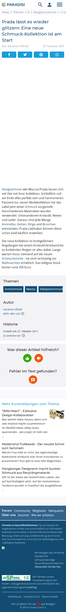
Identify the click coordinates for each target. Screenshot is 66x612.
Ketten (21, 224)
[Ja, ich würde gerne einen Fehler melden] (33, 379)
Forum (7, 510)
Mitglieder (39, 511)
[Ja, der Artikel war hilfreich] (27, 358)
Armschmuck (13, 289)
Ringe (32, 224)
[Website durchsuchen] (40, 4)
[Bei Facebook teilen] (9, 55)
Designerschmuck (44, 12)
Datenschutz (31, 596)
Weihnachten (11, 263)
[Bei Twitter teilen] (25, 55)
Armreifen (9, 224)
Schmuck (31, 207)
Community (22, 511)
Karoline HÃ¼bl (12, 309)
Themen (18, 12)
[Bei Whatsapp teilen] (57, 55)
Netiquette (56, 511)
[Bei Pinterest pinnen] (41, 55)
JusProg (32, 587)
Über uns (9, 515)
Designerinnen (12, 189)
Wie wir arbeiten (42, 515)
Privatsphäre (50, 596)
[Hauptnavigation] (59, 4)
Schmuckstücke (12, 258)
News (5, 12)
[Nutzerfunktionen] (49, 4)
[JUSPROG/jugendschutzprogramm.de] (16, 578)
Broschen (49, 224)
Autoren (23, 515)
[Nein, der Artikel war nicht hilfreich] (38, 358)
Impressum (14, 596)
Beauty (30, 289)
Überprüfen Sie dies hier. (48, 566)
